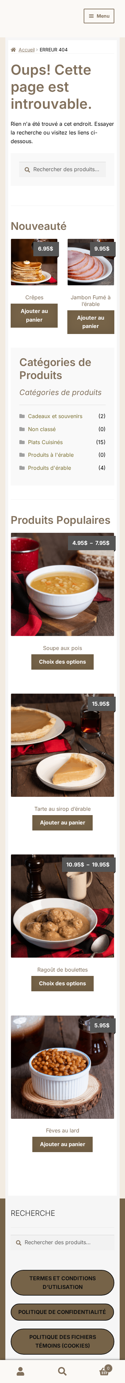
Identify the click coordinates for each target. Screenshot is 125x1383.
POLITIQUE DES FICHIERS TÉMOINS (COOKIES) (62, 1341)
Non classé (42, 429)
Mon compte (21, 1371)
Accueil (27, 49)
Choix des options (62, 661)
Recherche (62, 1371)
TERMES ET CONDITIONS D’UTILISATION (62, 1282)
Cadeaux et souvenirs (55, 416)
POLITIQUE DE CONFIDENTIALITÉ (62, 1312)
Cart (96, 1366)
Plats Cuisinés (45, 442)
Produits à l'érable (51, 454)
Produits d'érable (49, 467)
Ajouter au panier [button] (34, 315)
